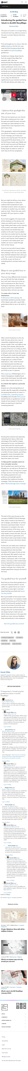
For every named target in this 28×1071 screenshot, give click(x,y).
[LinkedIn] (24, 1004)
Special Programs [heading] (6, 1026)
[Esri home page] (4, 2)
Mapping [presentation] (20, 956)
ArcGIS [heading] (3, 1013)
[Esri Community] (17, 1007)
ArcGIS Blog (5, 6)
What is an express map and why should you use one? (12, 960)
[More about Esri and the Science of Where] (5, 1007)
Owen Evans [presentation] (12, 987)
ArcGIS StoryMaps (16, 50)
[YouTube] (24, 1007)
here (10, 889)
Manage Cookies (6, 1056)
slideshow (9, 46)
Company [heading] (4, 1023)
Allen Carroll (21, 397)
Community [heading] (4, 1017)
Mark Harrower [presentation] (13, 956)
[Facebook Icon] (15, 633)
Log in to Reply (6, 709)
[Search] (22, 2)
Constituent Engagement (4, 15)
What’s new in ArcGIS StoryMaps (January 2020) (12, 992)
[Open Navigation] (26, 2)
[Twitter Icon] (11, 633)
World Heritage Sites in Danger (16, 483)
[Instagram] (21, 1007)
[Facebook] (17, 1004)
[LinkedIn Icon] (18, 633)
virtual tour (7, 374)
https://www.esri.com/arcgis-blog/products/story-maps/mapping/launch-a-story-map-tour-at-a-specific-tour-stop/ (14, 756)
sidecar (18, 44)
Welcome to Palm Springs (11, 298)
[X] (21, 1004)
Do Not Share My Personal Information (11, 1060)
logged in (9, 897)
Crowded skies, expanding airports (12, 394)
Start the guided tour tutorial (14, 624)
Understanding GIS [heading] (6, 1020)
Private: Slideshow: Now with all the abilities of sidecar (12, 930)
